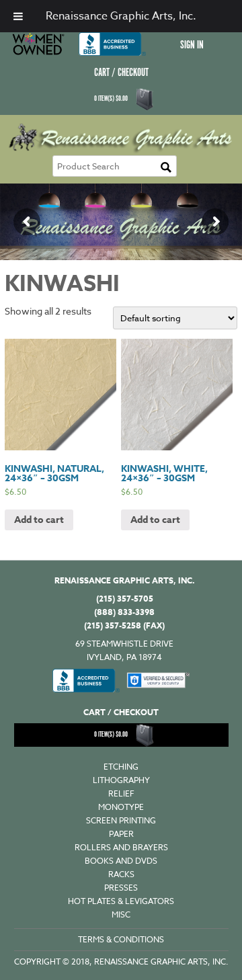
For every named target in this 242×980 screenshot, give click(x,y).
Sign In (192, 45)
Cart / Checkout (121, 73)
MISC (121, 914)
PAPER (121, 834)
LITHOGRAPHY (121, 780)
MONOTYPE (121, 807)
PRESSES (121, 887)
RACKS (121, 874)
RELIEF (121, 793)
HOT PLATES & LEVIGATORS (121, 901)
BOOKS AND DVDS (121, 860)
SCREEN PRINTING (121, 820)
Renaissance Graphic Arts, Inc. (121, 16)
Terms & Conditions (121, 939)
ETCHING (121, 766)
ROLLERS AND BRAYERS (121, 847)
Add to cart (39, 520)
